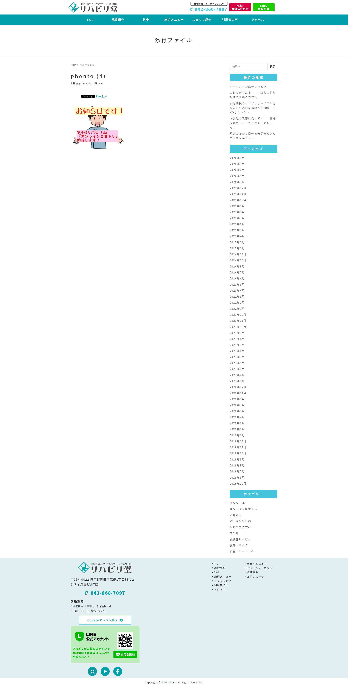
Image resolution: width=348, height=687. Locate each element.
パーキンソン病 (240, 521)
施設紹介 (118, 19)
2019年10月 (238, 453)
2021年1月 (237, 381)
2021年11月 (238, 320)
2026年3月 (237, 182)
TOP (90, 19)
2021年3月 (237, 369)
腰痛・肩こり (239, 545)
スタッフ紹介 (202, 19)
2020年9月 (237, 399)
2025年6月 (237, 224)
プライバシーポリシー (261, 568)
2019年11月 (238, 447)
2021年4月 (237, 363)
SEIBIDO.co (169, 682)
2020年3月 (237, 423)
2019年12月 (238, 441)
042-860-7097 (108, 593)
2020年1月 (237, 435)
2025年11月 (238, 194)
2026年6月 (237, 170)
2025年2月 (237, 242)
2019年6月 (237, 477)
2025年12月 (238, 188)
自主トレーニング (242, 551)
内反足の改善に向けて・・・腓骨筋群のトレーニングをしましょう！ (253, 122)
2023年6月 (237, 284)
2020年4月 (237, 417)
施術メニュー (174, 19)
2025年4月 (237, 236)
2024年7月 (237, 272)
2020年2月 (237, 429)
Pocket (102, 96)
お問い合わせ (255, 576)
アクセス (257, 19)
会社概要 (252, 572)
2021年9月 (237, 333)
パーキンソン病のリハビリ (248, 86)
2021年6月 (237, 351)
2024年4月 (237, 278)
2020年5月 (237, 411)
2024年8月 (237, 266)
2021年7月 (237, 344)
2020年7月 (237, 405)
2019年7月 (237, 471)
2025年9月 (237, 206)
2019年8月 (237, 465)
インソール (237, 503)
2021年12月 (238, 314)
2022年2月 (237, 302)
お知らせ (236, 515)
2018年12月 (238, 483)
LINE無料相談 (264, 7)
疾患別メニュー (257, 563)
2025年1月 (237, 248)
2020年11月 (238, 393)
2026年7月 (237, 164)
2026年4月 (237, 176)
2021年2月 (237, 375)
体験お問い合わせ (240, 7)
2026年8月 (237, 158)
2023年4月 (237, 290)
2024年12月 (238, 254)
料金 (146, 19)
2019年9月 (237, 459)
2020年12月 (238, 387)
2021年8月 (237, 339)
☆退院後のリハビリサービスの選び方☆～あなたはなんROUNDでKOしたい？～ (253, 107)
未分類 (234, 533)
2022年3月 (237, 296)
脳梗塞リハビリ (240, 539)
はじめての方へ (240, 527)
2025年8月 (237, 212)
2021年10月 (238, 327)
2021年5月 (237, 357)
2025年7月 (237, 218)
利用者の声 (230, 19)
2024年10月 (238, 260)
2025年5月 (237, 230)
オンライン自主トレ (243, 509)
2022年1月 (237, 308)
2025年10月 (238, 200)
